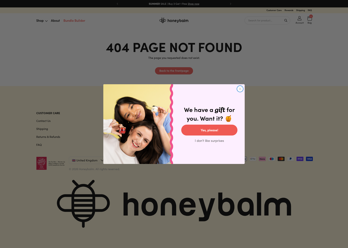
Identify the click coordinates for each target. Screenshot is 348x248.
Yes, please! (209, 130)
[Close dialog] (240, 89)
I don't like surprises (209, 140)
